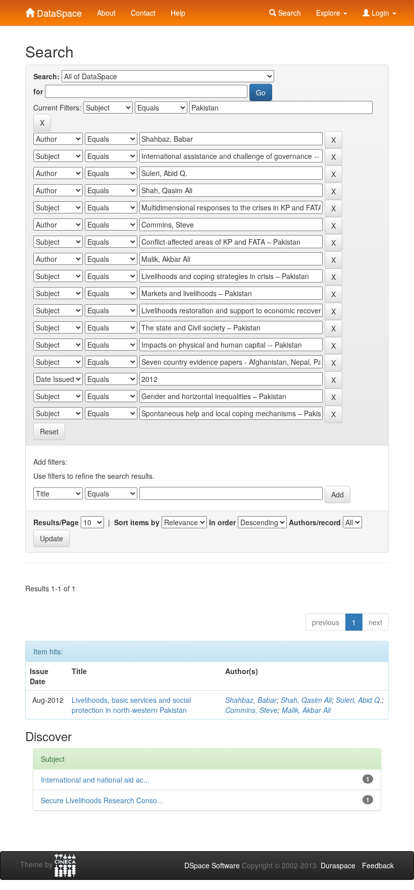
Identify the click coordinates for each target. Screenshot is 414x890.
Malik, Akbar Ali (306, 710)
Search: (46, 76)
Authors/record (315, 522)
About (106, 13)
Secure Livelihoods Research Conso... (102, 800)
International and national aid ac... (95, 779)
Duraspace (338, 865)
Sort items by (137, 522)
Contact (143, 13)
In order (222, 522)
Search (288, 13)
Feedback (378, 865)
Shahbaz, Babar (251, 700)
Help (178, 13)
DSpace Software (212, 865)
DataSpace (58, 10)
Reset (49, 431)
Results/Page (56, 522)
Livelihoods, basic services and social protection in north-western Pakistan (131, 705)
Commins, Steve (251, 710)
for (38, 91)
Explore (329, 13)
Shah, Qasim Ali (306, 700)
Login (380, 13)
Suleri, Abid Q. (359, 700)
